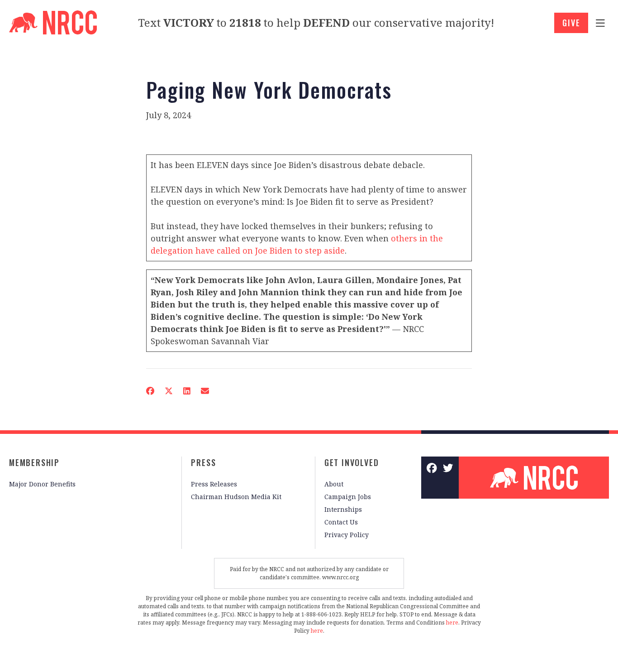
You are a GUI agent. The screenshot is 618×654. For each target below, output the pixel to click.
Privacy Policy (346, 534)
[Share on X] (169, 390)
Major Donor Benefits (42, 484)
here (452, 622)
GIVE (571, 23)
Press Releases (214, 484)
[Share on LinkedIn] (187, 390)
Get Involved (351, 462)
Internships (343, 509)
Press (203, 462)
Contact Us (341, 522)
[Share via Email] (205, 390)
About (333, 484)
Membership (34, 462)
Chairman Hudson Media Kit (236, 496)
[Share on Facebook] (150, 390)
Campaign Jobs (347, 496)
